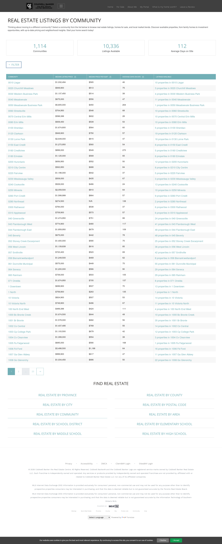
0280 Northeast (16, 201)
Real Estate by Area (164, 414)
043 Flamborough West (20, 224)
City (115, 511)
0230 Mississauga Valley (21, 178)
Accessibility (87, 463)
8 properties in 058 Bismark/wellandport (175, 258)
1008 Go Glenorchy (18, 360)
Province (98, 511)
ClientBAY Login (123, 463)
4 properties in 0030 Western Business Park (177, 93)
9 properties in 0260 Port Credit (171, 195)
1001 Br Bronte (16, 320)
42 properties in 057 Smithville (170, 252)
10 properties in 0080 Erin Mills (171, 122)
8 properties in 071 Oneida (168, 280)
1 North (12, 292)
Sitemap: (73, 511)
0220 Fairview (15, 173)
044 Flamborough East (20, 229)
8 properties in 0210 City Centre (171, 167)
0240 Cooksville (16, 184)
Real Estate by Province (57, 395)
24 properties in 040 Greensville (171, 218)
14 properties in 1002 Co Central (171, 326)
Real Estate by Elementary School (164, 424)
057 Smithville (15, 252)
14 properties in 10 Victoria (169, 297)
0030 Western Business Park (23, 93)
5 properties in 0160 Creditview (171, 150)
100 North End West (18, 309)
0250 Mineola (15, 190)
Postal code (124, 511)
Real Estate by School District (57, 424)
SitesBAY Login (146, 463)
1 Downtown (14, 286)
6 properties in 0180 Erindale (170, 156)
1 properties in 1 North (166, 292)
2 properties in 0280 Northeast (170, 201)
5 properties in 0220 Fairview (170, 173)
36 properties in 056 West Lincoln (172, 246)
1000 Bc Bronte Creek (19, 314)
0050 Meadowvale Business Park (25, 105)
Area (145, 511)
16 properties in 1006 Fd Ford (170, 348)
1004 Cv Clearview (18, 337)
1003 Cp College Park (19, 331)
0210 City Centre (17, 167)
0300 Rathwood (16, 207)
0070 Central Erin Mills (19, 116)
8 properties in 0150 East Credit (171, 144)
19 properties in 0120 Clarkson (171, 133)
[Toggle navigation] (61, 6)
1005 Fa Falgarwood (18, 343)
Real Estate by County (164, 395)
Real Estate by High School (164, 433)
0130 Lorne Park (16, 139)
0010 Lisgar (14, 82)
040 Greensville (16, 218)
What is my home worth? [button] (164, 7)
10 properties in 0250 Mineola (170, 190)
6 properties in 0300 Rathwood (171, 207)
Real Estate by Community (57, 414)
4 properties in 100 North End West (173, 309)
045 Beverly (14, 235)
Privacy (68, 463)
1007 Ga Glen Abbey (19, 354)
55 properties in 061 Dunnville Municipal (175, 263)
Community (136, 511)
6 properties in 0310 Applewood (171, 212)
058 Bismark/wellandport (21, 258)
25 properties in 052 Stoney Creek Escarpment (179, 241)
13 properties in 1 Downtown (169, 286)
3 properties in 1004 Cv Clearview (172, 337)
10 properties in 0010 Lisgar (169, 82)
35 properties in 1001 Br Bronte (171, 320)
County (108, 511)
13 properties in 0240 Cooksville (171, 184)
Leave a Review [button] (187, 7)
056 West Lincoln (17, 246)
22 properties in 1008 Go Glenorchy (173, 360)
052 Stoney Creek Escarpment (24, 241)
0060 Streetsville (16, 110)
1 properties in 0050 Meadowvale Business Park (179, 105)
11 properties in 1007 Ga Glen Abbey (174, 354)
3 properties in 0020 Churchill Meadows (175, 88)
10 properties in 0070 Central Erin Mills (175, 116)
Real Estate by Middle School (58, 433)
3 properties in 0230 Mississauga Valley (175, 178)
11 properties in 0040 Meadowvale (172, 99)
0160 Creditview (16, 150)
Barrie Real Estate (86, 511)
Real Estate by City (57, 405)
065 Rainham (15, 275)
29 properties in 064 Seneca (169, 269)
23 (33, 371)
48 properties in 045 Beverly (169, 235)
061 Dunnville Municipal (20, 263)
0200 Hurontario (16, 161)
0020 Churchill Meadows (21, 88)
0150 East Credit (16, 144)
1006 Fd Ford (15, 348)
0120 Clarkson (15, 133)
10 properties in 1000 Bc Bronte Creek (174, 314)
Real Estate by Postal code (164, 405)
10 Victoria (13, 297)
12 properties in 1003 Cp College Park (174, 331)
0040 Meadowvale (17, 99)
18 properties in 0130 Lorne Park (172, 139)
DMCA (104, 463)
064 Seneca (14, 269)
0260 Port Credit (16, 195)
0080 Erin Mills (15, 122)
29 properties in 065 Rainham (170, 275)
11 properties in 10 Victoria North (172, 303)
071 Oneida (14, 280)
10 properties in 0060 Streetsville (172, 110)
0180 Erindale (15, 156)
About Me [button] (132, 7)
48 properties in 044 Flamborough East (175, 229)
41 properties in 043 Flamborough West (175, 224)
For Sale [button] (120, 7)
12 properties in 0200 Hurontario (171, 161)
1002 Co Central (16, 326)
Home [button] (110, 7)
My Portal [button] (144, 7)
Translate (130, 517)
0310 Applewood (16, 212)
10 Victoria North (17, 303)
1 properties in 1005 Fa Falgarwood (173, 343)
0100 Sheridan (15, 127)
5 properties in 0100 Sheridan (170, 127)
